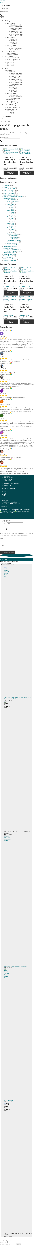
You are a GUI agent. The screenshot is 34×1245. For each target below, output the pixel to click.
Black (12, 206)
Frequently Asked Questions (11, 483)
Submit (19, 1244)
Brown (12, 207)
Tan (11, 209)
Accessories (6, 185)
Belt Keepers (10, 65)
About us (6, 7)
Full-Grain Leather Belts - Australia (13, 196)
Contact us (6, 8)
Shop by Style (11, 23)
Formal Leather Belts (16, 28)
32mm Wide (13, 42)
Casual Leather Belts (16, 26)
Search (2, 11)
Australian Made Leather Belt (15, 240)
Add (10, 834)
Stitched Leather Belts (16, 33)
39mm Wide (13, 39)
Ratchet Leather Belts (16, 31)
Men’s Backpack (11, 53)
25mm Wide (13, 43)
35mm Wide (13, 40)
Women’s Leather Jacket (13, 251)
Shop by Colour (11, 45)
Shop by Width (11, 37)
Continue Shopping (6, 563)
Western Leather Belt (16, 36)
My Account (6, 5)
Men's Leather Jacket (13, 249)
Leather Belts (8, 22)
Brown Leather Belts (16, 48)
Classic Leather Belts (9, 193)
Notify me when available (11, 172)
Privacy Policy (7, 486)
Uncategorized (7, 257)
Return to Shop (14, 561)
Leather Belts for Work (9, 246)
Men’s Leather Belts (16, 25)
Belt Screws (10, 64)
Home (1, 121)
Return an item (7, 479)
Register (5, 493)
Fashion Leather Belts (9, 195)
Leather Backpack (10, 51)
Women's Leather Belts (9, 260)
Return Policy (7, 480)
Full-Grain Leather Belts (10, 502)
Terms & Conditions (9, 488)
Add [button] (10, 700)
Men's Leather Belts (8, 252)
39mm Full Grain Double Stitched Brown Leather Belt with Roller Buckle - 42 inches (17, 698)
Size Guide (6, 476)
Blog (4, 491)
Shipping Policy (7, 485)
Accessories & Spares (11, 61)
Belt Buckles (10, 62)
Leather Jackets (9, 56)
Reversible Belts (14, 29)
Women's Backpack (12, 201)
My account (6, 496)
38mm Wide (10, 223)
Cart (5, 529)
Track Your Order (8, 477)
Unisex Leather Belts (9, 259)
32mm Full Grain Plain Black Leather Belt (15, 966)
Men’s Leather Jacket (13, 57)
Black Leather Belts (15, 47)
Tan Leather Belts (8, 256)
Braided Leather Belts (16, 34)
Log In (5, 494)
